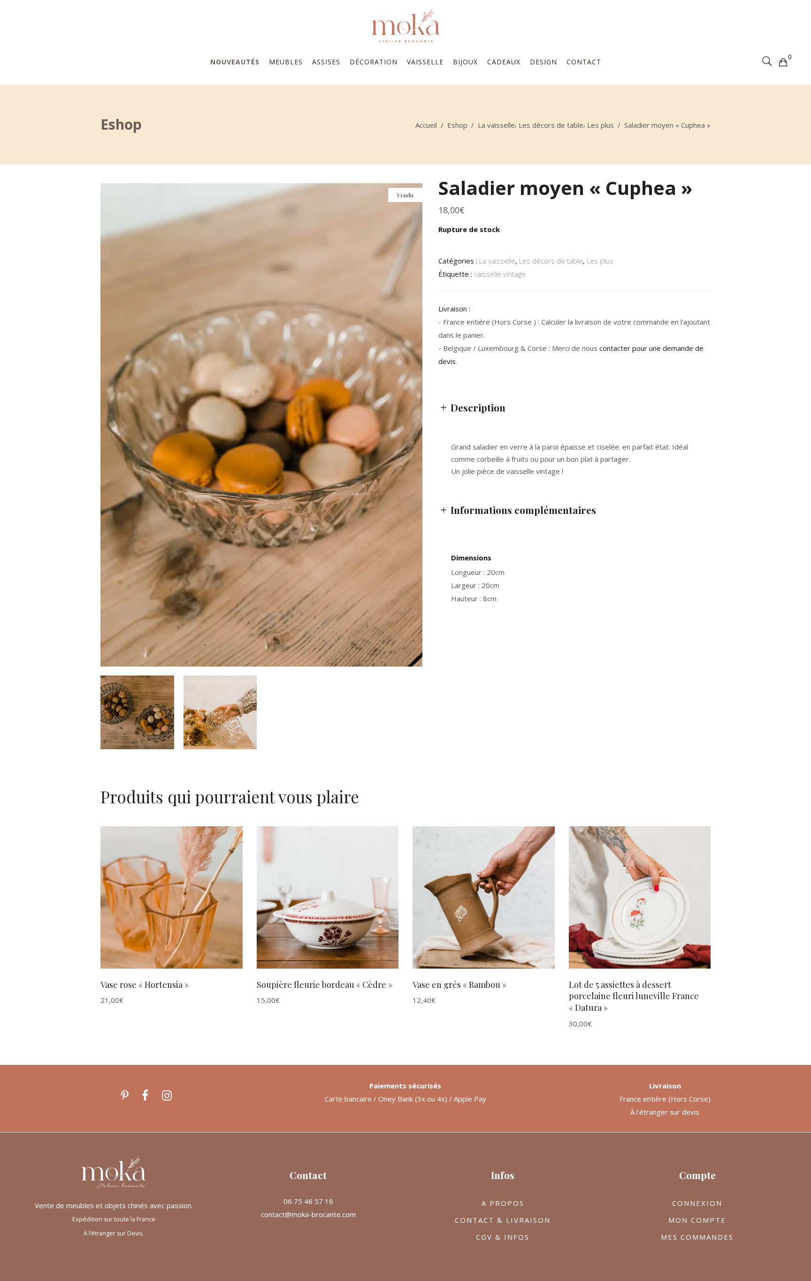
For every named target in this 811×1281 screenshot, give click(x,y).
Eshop (457, 125)
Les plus (600, 125)
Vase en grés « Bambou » (459, 984)
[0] (783, 61)
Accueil (426, 125)
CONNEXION (697, 1203)
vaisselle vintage (500, 274)
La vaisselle (496, 125)
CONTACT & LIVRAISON (503, 1220)
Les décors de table (551, 125)
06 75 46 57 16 (308, 1201)
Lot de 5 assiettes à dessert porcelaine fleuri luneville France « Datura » (634, 996)
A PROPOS (503, 1203)
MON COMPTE (697, 1220)
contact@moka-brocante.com (308, 1214)
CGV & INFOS (502, 1237)
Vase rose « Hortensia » (144, 984)
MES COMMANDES (697, 1237)
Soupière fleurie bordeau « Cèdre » (324, 984)
